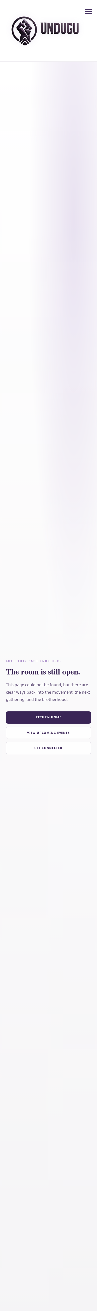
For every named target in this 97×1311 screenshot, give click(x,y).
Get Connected (48, 748)
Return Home (48, 717)
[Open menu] (88, 11)
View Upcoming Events (48, 733)
